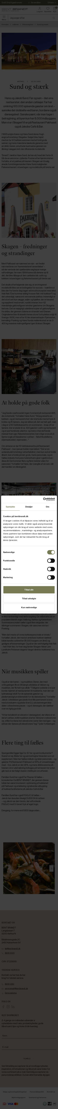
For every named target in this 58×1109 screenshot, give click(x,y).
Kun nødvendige (29, 607)
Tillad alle (28, 590)
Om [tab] (47, 507)
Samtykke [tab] (10, 507)
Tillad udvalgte (29, 598)
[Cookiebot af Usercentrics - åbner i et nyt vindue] (43, 499)
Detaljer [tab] (29, 507)
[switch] (51, 560)
